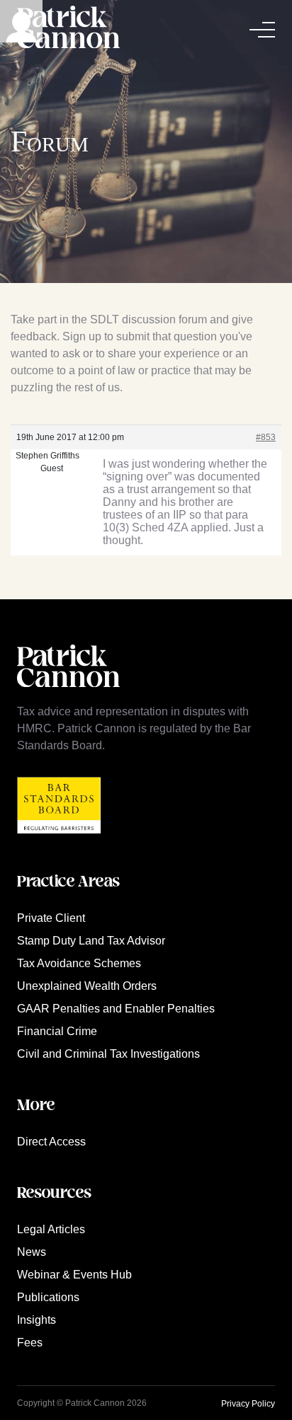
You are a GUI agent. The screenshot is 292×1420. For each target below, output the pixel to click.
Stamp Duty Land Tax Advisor (91, 941)
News (31, 1252)
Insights (36, 1320)
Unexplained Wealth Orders (87, 986)
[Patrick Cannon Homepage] (68, 29)
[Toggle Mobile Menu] (262, 29)
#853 (266, 437)
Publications (48, 1297)
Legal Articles (51, 1229)
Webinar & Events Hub (74, 1275)
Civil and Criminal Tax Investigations (108, 1054)
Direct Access (51, 1142)
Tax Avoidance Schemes (79, 963)
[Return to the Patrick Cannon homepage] (68, 694)
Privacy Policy (248, 1404)
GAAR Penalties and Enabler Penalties (116, 1009)
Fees (30, 1343)
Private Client (51, 918)
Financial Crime (57, 1031)
